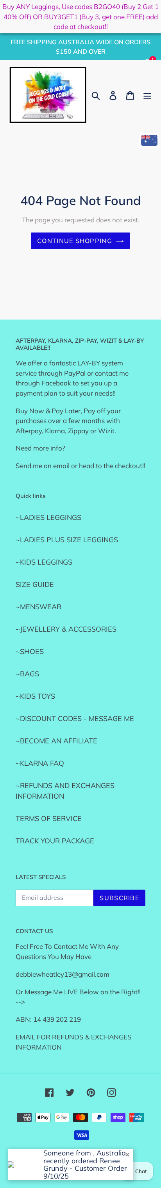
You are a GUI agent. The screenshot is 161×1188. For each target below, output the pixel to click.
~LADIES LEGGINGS (48, 517)
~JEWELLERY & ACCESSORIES (66, 629)
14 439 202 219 (57, 1019)
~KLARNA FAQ (40, 763)
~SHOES (30, 651)
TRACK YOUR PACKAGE (55, 840)
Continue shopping (74, 241)
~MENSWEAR (38, 606)
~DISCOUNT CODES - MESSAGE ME (75, 718)
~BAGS (27, 673)
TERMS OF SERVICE (49, 818)
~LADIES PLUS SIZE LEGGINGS (67, 539)
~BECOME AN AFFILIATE (56, 740)
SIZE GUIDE (35, 584)
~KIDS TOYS (35, 696)
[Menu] (147, 94)
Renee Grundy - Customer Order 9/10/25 (85, 1168)
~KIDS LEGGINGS (44, 562)
